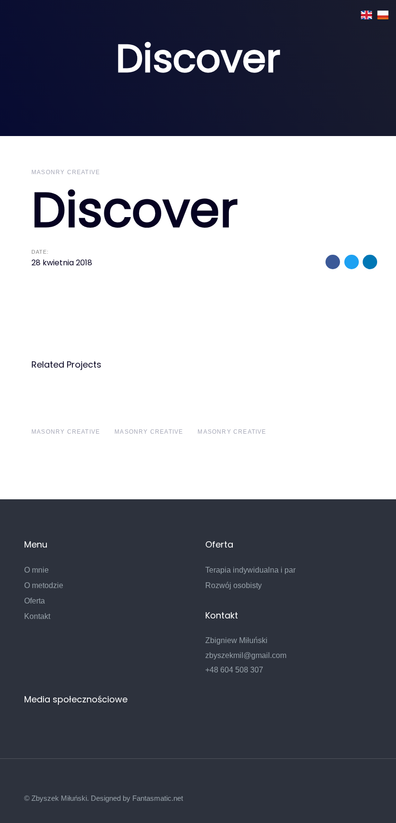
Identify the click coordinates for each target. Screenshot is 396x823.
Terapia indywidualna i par (250, 570)
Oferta (34, 601)
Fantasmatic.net (157, 798)
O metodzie (43, 585)
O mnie (36, 570)
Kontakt (37, 616)
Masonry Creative (65, 172)
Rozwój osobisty (233, 585)
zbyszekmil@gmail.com (245, 655)
